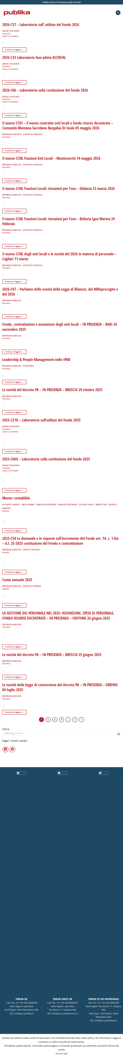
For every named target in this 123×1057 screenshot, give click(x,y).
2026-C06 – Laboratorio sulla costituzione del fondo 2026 (45, 90)
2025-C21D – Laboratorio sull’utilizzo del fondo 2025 (41, 420)
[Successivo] (81, 719)
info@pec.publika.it (24, 1013)
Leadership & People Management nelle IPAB (36, 359)
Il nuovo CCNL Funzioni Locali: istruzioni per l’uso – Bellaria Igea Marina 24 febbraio (58, 221)
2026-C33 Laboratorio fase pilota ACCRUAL (34, 57)
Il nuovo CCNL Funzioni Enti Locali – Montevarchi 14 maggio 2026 (51, 158)
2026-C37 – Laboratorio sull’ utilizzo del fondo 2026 (40, 24)
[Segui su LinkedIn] (5, 749)
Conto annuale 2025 (17, 579)
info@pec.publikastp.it (105, 1020)
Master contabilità (16, 498)
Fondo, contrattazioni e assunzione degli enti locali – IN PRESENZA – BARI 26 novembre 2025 (59, 327)
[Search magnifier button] (119, 734)
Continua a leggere (14, 49)
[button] (118, 12)
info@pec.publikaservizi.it (65, 1013)
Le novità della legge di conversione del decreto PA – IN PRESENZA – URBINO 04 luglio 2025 (60, 687)
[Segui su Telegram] (12, 749)
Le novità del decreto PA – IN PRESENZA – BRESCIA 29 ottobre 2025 (52, 389)
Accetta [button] (59, 1054)
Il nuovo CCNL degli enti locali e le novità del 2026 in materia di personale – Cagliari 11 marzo (59, 256)
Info (65, 1054)
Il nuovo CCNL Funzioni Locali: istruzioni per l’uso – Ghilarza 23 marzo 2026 (58, 188)
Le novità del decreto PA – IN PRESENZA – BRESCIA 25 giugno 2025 (51, 654)
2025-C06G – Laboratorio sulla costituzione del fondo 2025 (46, 459)
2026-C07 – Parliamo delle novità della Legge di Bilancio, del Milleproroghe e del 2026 (60, 292)
